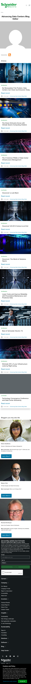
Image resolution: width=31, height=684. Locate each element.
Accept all (22, 681)
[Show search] (26, 5)
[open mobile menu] (29, 5)
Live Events (3, 190)
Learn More (5, 456)
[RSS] (9, 55)
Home (2, 12)
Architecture (4, 85)
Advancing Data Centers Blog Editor (18, 96)
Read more (5, 93)
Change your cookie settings (10, 681)
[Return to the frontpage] (8, 5)
